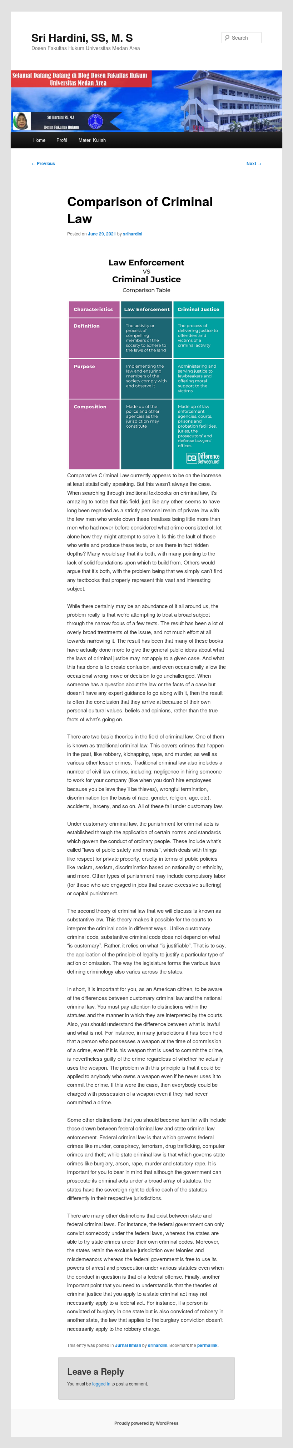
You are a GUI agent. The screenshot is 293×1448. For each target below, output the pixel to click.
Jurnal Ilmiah (128, 1345)
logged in (101, 1383)
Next (254, 163)
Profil (61, 139)
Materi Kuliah (92, 139)
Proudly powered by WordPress (146, 1423)
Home (39, 139)
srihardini (132, 233)
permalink (207, 1345)
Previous (43, 163)
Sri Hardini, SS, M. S (82, 37)
